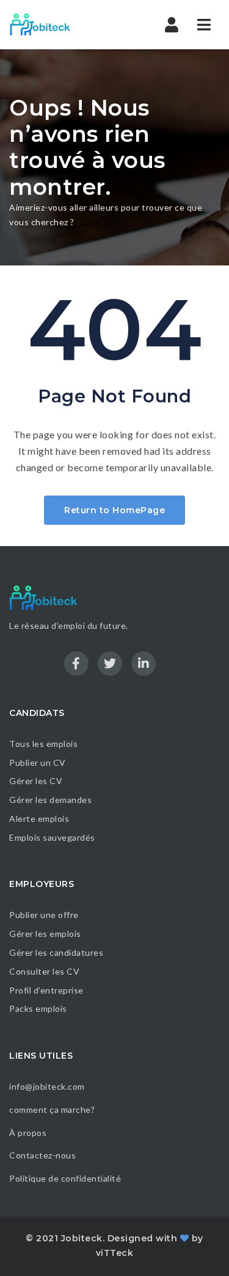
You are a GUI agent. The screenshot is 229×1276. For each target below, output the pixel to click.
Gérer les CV (35, 781)
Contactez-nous (42, 1155)
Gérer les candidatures (56, 952)
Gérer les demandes (50, 799)
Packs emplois (38, 1008)
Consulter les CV (44, 971)
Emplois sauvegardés (52, 837)
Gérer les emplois (45, 933)
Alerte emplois (39, 818)
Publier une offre (44, 915)
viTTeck (115, 1252)
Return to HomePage (114, 510)
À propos (27, 1132)
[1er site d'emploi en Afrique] (61, 24)
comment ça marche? (52, 1109)
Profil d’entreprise (46, 990)
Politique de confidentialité (66, 1178)
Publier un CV (37, 762)
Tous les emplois (43, 743)
